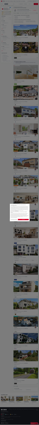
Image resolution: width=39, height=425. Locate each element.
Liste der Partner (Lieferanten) (14, 217)
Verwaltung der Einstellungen (14, 219)
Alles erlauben (23, 219)
